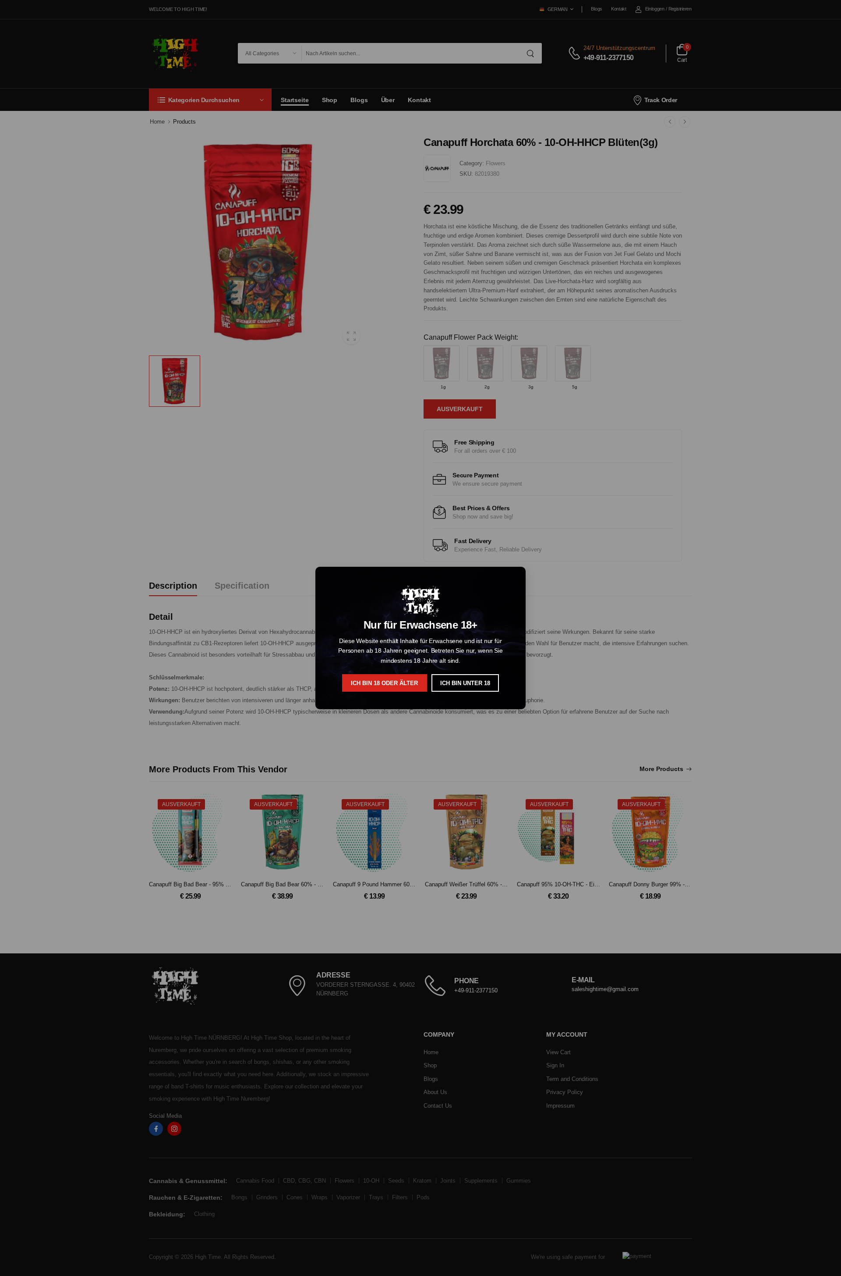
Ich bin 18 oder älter (384, 683)
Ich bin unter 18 (465, 683)
